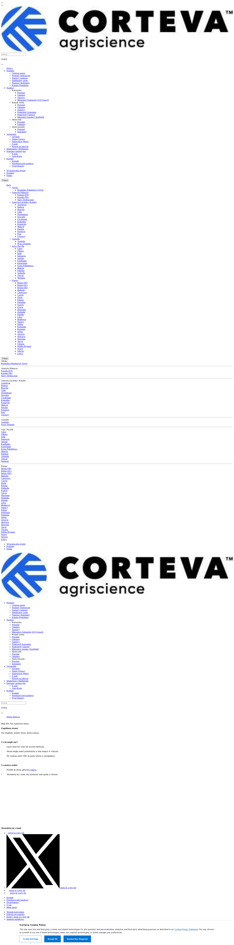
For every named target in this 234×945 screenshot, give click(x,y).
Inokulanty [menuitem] (22, 132)
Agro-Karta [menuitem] (17, 156)
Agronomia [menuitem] (11, 134)
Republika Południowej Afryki (30, 190)
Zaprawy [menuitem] (21, 97)
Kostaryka (21, 224)
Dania (19, 297)
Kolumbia (21, 222)
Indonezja (21, 256)
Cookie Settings (30, 939)
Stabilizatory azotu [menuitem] (20, 80)
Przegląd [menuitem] (21, 93)
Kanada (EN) (23, 195)
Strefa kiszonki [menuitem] (18, 127)
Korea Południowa (25, 266)
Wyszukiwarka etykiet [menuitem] (15, 170)
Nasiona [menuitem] (10, 88)
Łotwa (20, 353)
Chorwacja (22, 292)
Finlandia (21, 302)
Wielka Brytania (24, 346)
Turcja (20, 341)
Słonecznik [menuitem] (16, 119)
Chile (19, 212)
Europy (15, 280)
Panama (20, 229)
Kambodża (22, 261)
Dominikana (22, 214)
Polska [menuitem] (9, 175)
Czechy (20, 295)
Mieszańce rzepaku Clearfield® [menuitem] (30, 117)
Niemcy (20, 322)
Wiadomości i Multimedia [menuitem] (17, 149)
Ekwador (21, 217)
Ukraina (20, 344)
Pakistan (21, 270)
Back (8, 185)
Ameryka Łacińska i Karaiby (24, 202)
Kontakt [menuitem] (9, 159)
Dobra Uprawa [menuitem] (18, 139)
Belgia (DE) (22, 288)
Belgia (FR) (22, 283)
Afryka (15, 187)
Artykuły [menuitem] (16, 137)
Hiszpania (21, 310)
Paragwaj (21, 231)
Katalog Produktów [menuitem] (20, 85)
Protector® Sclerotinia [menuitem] (26, 112)
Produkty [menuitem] (10, 71)
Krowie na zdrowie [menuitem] (20, 146)
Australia (16, 239)
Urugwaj (21, 236)
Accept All (52, 939)
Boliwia (20, 207)
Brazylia (21, 209)
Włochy (20, 351)
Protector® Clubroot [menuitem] (26, 115)
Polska (20, 324)
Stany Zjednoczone (25, 200)
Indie (19, 253)
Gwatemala (22, 219)
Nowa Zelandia (24, 244)
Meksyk (20, 226)
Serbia (20, 332)
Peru (19, 234)
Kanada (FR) (23, 197)
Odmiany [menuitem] (21, 95)
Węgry (20, 349)
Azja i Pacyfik (18, 246)
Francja (20, 305)
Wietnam (21, 278)
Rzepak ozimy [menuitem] (18, 102)
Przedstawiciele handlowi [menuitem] (23, 163)
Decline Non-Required (77, 939)
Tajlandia (21, 273)
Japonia (20, 258)
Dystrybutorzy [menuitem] (18, 166)
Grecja (20, 307)
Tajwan (20, 275)
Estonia (20, 300)
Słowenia (21, 339)
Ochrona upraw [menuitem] (18, 73)
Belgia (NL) (22, 285)
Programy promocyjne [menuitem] (16, 151)
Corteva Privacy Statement (186, 929)
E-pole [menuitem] (15, 144)
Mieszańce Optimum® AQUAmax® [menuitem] (33, 100)
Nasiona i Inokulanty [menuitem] (21, 83)
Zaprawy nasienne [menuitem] (20, 78)
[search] (2, 64)
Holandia (21, 312)
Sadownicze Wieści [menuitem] (20, 141)
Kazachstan (22, 263)
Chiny (20, 248)
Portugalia (21, 327)
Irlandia (20, 314)
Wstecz (9, 68)
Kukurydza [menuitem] (17, 90)
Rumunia (21, 329)
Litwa (19, 317)
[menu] (2, 5)
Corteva (33, 770)
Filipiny (20, 251)
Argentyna (21, 205)
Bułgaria (21, 290)
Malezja (20, 268)
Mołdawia (21, 319)
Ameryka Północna (20, 192)
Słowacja (21, 336)
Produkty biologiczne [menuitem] (21, 75)
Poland (5, 180)
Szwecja (21, 334)
